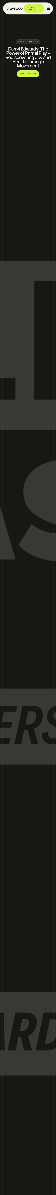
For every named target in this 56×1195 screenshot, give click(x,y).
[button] (48, 8)
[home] (15, 8)
